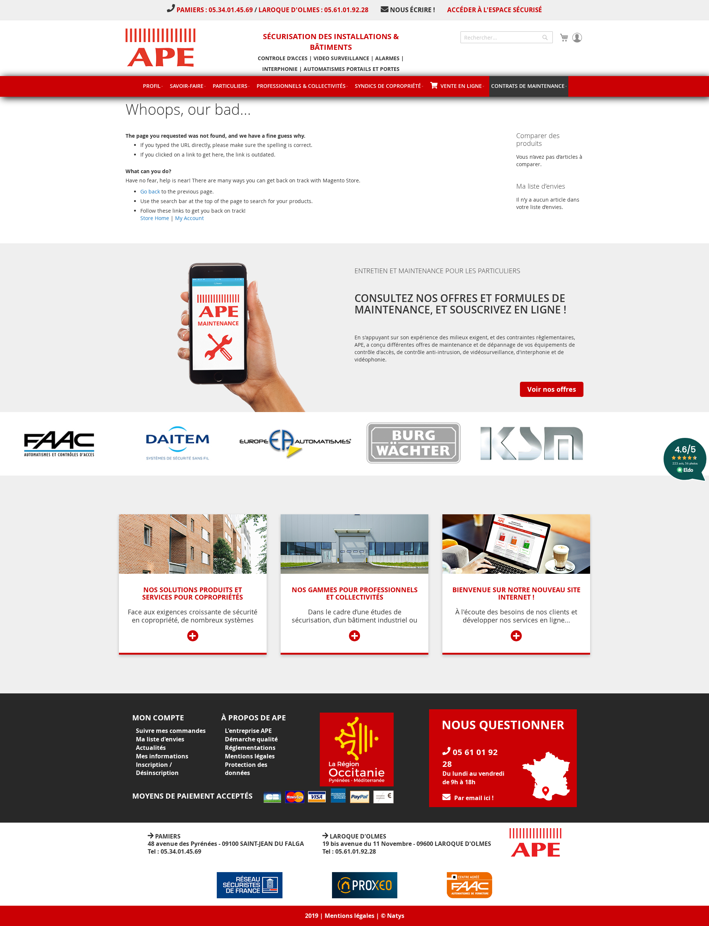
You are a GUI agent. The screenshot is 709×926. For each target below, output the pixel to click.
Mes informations (162, 756)
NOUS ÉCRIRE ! (412, 10)
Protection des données (246, 769)
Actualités (151, 748)
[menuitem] (152, 86)
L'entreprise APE (248, 731)
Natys (395, 916)
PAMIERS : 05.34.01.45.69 (215, 10)
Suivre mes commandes (171, 731)
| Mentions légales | (349, 916)
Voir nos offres (551, 389)
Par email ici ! (474, 798)
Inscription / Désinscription (157, 769)
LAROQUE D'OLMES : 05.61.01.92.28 (313, 10)
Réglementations (250, 748)
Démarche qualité (251, 739)
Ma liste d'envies (160, 739)
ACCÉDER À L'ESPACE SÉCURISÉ (494, 10)
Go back (150, 191)
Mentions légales (250, 756)
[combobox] (506, 37)
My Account (189, 218)
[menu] (354, 86)
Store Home (154, 218)
